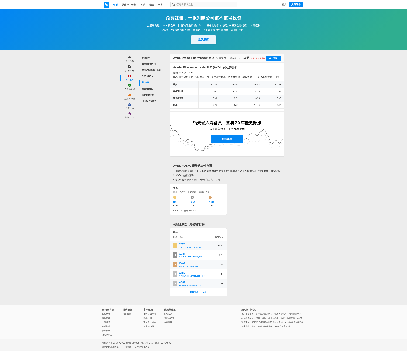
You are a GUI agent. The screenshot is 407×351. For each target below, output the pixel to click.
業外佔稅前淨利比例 (151, 70)
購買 (151, 4)
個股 (115, 4)
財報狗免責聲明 (282, 326)
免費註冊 (296, 4)
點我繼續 (203, 39)
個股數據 (106, 314)
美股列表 (106, 330)
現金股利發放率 (149, 101)
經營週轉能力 (148, 88)
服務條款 (168, 314)
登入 (284, 4)
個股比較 (106, 326)
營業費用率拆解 (149, 64)
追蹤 (275, 58)
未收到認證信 (149, 314)
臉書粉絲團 (148, 326)
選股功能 (106, 318)
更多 (160, 4)
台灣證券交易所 (279, 314)
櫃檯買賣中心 (295, 314)
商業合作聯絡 (149, 322)
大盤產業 (106, 322)
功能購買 (127, 314)
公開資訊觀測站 (263, 314)
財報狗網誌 (107, 335)
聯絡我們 (147, 318)
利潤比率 (146, 58)
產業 (133, 4)
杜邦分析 (146, 82)
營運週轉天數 (148, 95)
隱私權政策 (169, 318)
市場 (142, 4)
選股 (124, 4)
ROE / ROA (147, 76)
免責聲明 (168, 322)
